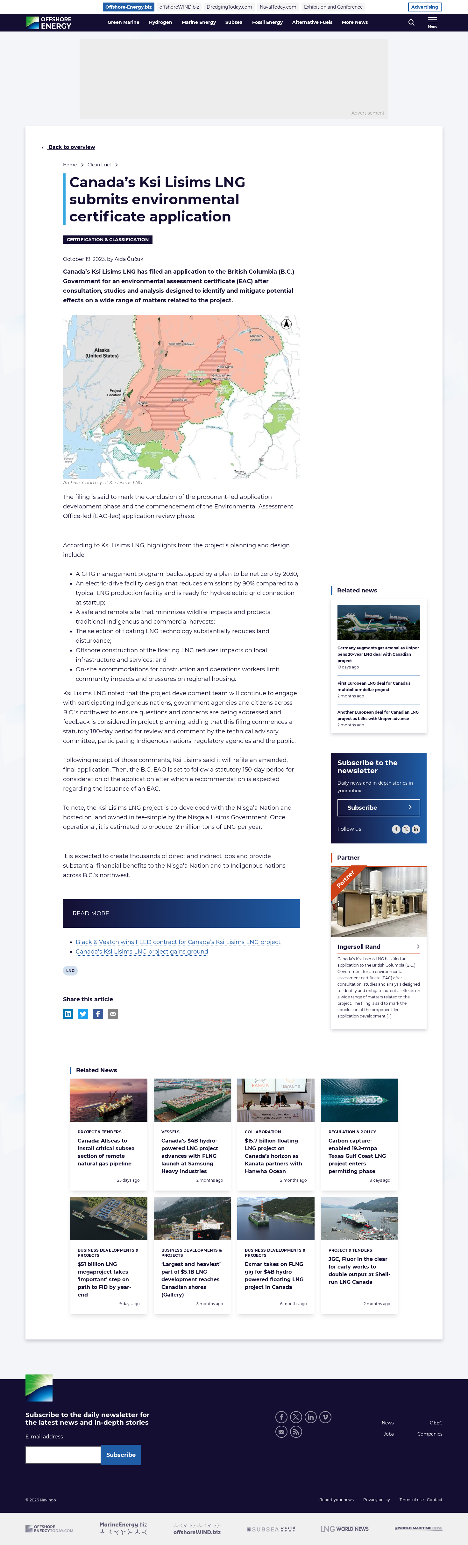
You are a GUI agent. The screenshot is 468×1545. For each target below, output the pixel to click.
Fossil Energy (267, 22)
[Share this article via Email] (113, 1014)
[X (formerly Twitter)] (296, 1417)
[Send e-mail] (281, 1432)
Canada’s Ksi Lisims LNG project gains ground (142, 951)
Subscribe (362, 807)
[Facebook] (396, 829)
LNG (71, 971)
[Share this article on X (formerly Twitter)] (83, 1014)
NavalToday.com (278, 7)
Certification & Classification (108, 239)
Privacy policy (376, 1499)
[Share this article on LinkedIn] (68, 1014)
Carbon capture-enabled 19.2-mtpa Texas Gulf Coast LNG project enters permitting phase (357, 1156)
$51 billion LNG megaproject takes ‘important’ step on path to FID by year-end (104, 1279)
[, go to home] (48, 23)
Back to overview (71, 147)
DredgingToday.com (229, 7)
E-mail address (44, 1437)
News (388, 1423)
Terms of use (412, 1499)
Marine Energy (199, 22)
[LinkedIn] (416, 829)
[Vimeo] (325, 1417)
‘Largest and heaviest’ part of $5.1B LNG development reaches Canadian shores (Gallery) (191, 1279)
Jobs (389, 1434)
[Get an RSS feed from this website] (296, 1432)
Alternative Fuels (312, 22)
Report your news (336, 1499)
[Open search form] (411, 22)
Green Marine (123, 22)
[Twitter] (406, 829)
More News (355, 22)
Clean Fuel (99, 165)
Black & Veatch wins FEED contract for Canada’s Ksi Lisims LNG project (178, 942)
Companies (430, 1434)
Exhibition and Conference (333, 7)
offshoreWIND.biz (179, 7)
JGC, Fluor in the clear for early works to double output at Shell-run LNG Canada (359, 1270)
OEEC (436, 1423)
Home (70, 165)
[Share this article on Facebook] (98, 1014)
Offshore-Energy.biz (128, 7)
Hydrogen (160, 22)
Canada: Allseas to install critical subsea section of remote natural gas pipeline (106, 1152)
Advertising (424, 7)
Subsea (234, 22)
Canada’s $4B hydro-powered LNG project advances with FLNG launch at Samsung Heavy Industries (189, 1156)
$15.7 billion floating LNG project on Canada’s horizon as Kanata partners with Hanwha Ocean (273, 1156)
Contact (435, 1499)
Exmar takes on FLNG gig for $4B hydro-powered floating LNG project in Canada (274, 1275)
